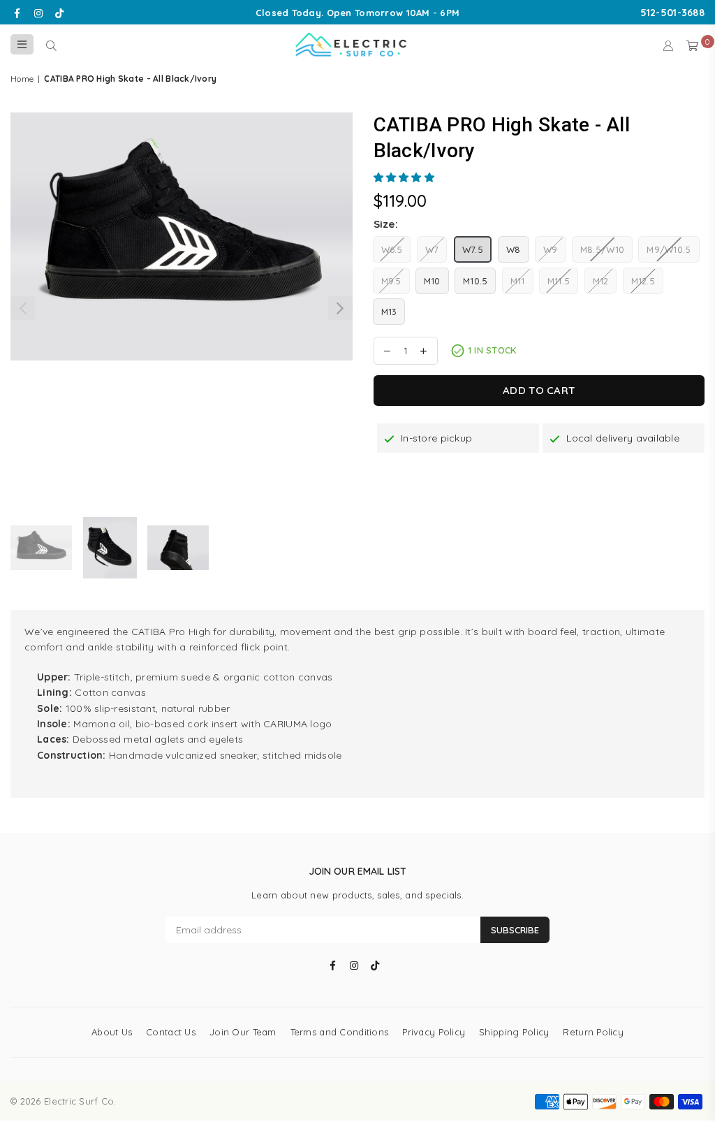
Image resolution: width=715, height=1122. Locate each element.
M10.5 (475, 280)
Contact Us (171, 1031)
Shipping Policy (514, 1031)
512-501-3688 (672, 12)
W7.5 (472, 249)
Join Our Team (243, 1031)
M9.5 (391, 280)
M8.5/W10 (602, 249)
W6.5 (392, 249)
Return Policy (593, 1031)
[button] (406, 177)
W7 (432, 249)
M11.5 (558, 280)
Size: (386, 224)
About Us (111, 1031)
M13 (389, 311)
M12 (601, 280)
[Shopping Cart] (692, 44)
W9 (550, 249)
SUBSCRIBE (515, 929)
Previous (22, 308)
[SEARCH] (51, 44)
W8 (513, 249)
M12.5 (643, 280)
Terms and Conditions (339, 1031)
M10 (432, 280)
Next (340, 308)
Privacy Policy (433, 1031)
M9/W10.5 (669, 249)
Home (22, 78)
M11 (517, 280)
